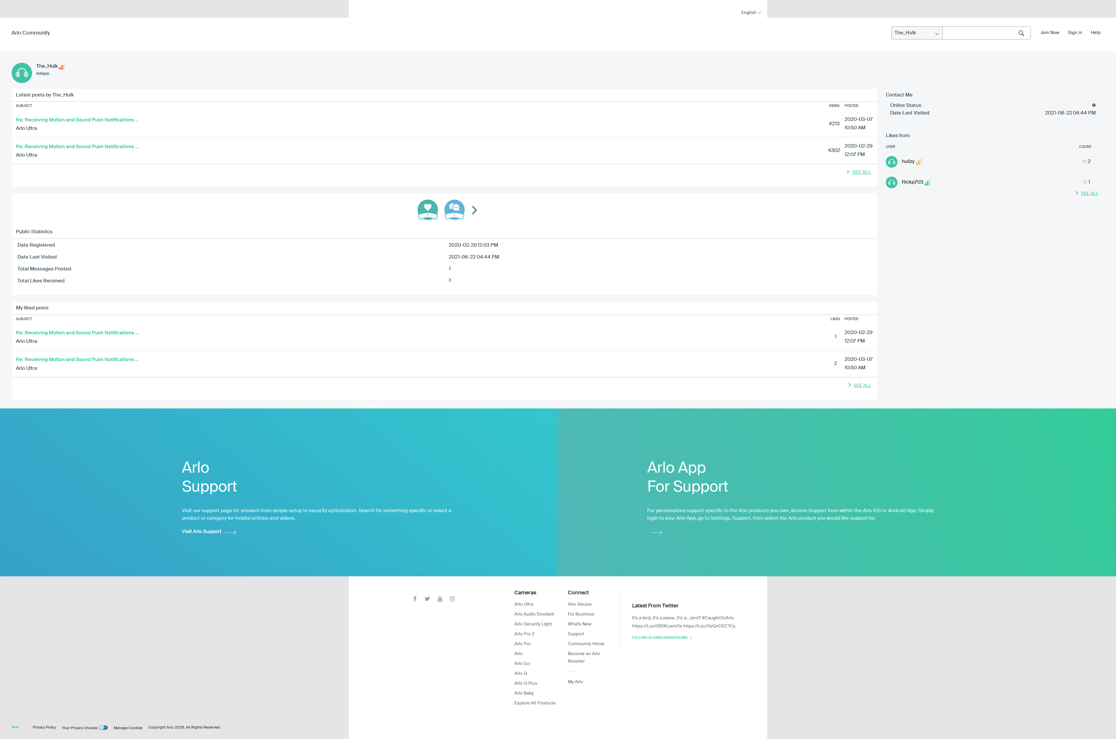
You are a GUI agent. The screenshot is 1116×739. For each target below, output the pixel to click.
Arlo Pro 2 (524, 634)
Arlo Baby (524, 693)
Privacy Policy (44, 727)
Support (576, 634)
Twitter (427, 598)
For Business (581, 614)
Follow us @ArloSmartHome (660, 638)
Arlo (518, 654)
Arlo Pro (522, 644)
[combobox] (986, 33)
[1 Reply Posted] (454, 209)
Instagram (452, 598)
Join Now (1049, 33)
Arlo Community (31, 33)
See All (861, 172)
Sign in (1075, 33)
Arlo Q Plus (525, 683)
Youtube (439, 598)
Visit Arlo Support (201, 531)
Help (1096, 33)
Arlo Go (522, 663)
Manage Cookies (128, 728)
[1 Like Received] (427, 209)
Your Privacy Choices (80, 728)
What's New (579, 624)
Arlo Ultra (26, 128)
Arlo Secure (580, 604)
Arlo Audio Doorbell (534, 614)
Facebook (415, 598)
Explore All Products (535, 703)
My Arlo (357, 3)
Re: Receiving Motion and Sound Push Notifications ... (77, 120)
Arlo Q (520, 673)
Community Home (586, 644)
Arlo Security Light (533, 624)
